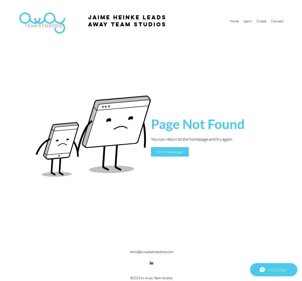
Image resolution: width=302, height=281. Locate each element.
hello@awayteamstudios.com (151, 251)
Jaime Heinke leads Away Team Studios (127, 21)
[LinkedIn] (151, 263)
